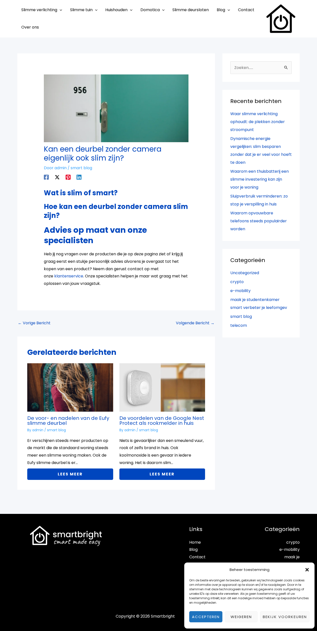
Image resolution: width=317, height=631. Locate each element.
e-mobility (240, 291)
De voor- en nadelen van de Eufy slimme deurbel (68, 421)
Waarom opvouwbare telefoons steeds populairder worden (258, 221)
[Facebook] (46, 177)
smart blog (81, 168)
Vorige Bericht (34, 323)
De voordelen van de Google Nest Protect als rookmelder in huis (161, 421)
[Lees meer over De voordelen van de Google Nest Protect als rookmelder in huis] (162, 387)
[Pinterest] (68, 177)
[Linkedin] (79, 177)
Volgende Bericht (195, 323)
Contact (197, 557)
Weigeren (241, 616)
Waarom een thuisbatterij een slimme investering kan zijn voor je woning (259, 179)
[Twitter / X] (57, 177)
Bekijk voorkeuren (285, 616)
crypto (237, 282)
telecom (238, 325)
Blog (193, 549)
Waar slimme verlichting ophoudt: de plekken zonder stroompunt (257, 122)
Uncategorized (244, 273)
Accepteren (206, 616)
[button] (307, 569)
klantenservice (68, 276)
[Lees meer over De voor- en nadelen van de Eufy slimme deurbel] (70, 387)
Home (195, 542)
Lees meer (70, 474)
